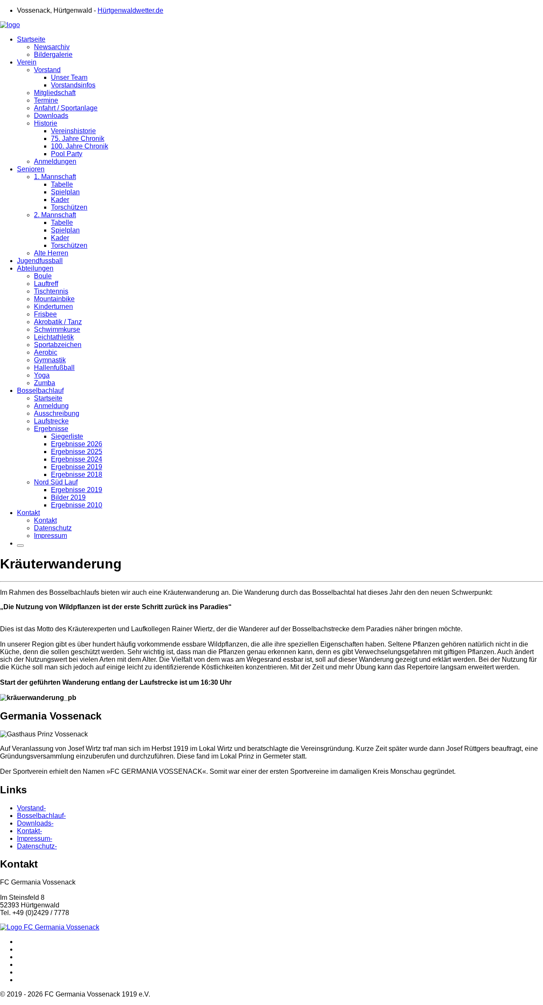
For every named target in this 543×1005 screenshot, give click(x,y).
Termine (46, 100)
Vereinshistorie (73, 130)
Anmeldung (51, 405)
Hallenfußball (54, 367)
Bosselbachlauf (40, 390)
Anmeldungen (55, 161)
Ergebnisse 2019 (76, 466)
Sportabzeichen (57, 344)
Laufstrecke (51, 421)
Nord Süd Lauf (56, 482)
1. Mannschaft (55, 176)
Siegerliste (67, 436)
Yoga (42, 375)
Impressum (50, 535)
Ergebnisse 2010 (76, 505)
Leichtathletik (54, 337)
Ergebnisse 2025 (76, 451)
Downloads (51, 115)
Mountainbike (54, 298)
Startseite (31, 39)
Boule (43, 276)
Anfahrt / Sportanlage (66, 108)
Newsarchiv (52, 46)
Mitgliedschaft (55, 92)
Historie (45, 123)
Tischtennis (51, 291)
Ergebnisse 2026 (76, 444)
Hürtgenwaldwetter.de (130, 10)
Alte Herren (51, 253)
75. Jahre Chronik (77, 138)
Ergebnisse (51, 428)
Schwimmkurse (57, 329)
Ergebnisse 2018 (76, 474)
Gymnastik (50, 360)
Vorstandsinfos (73, 85)
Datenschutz (53, 528)
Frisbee (45, 314)
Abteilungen (35, 268)
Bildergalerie (53, 54)
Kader (60, 199)
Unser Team (69, 77)
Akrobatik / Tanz (58, 321)
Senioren (31, 169)
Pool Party (66, 153)
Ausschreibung (56, 413)
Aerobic (45, 352)
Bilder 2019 (68, 497)
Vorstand (47, 69)
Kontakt (28, 512)
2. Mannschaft (55, 214)
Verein (26, 62)
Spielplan (65, 192)
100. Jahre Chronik (79, 146)
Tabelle (62, 184)
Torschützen (69, 207)
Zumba (44, 382)
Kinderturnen (53, 306)
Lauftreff (46, 283)
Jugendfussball (40, 260)
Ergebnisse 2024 (76, 459)
